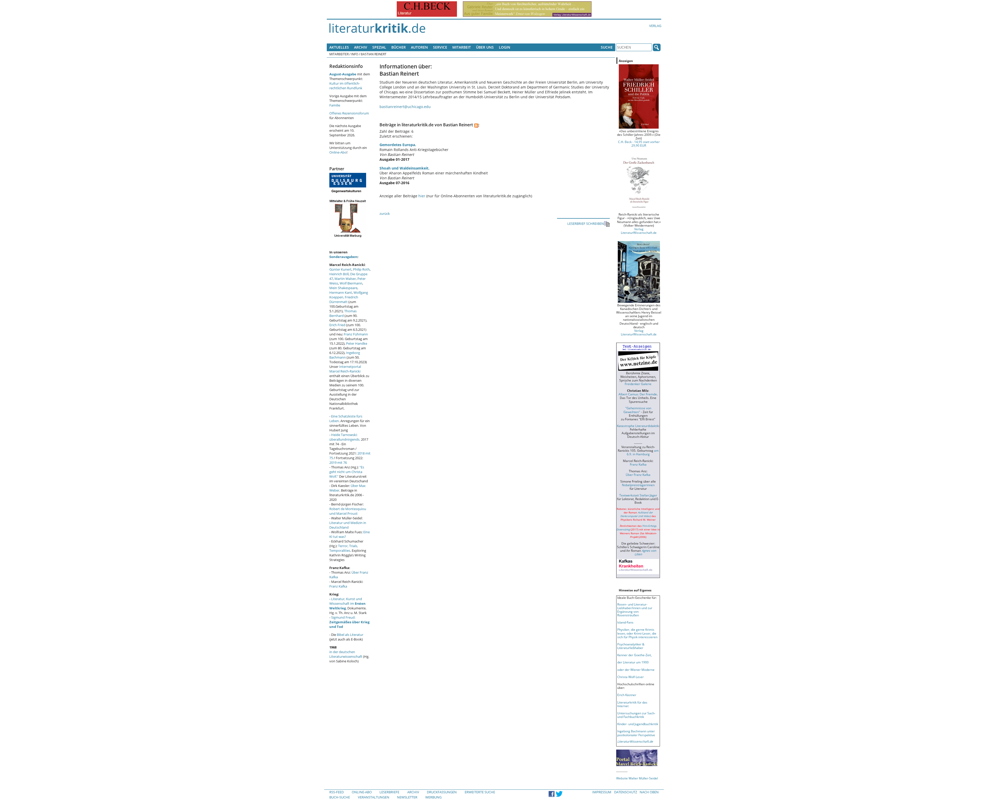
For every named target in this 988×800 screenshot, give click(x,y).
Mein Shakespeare (343, 288)
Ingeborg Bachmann (344, 355)
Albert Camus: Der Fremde (638, 394)
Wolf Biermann (351, 283)
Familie (334, 105)
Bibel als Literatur (350, 634)
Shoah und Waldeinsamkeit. (404, 168)
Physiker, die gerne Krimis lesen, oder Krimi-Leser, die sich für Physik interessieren (637, 633)
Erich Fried (337, 325)
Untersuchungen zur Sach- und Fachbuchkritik (636, 715)
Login (504, 47)
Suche (607, 47)
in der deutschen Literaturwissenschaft (345, 654)
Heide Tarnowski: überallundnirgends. (344, 437)
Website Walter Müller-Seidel (637, 778)
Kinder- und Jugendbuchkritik (637, 724)
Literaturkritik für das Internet (632, 704)
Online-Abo (338, 152)
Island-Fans (625, 622)
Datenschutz (625, 792)
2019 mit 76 (338, 462)
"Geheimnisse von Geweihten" (637, 410)
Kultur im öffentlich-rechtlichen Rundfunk (345, 85)
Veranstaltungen (373, 797)
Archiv (360, 47)
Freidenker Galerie (638, 384)
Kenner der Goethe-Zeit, (634, 655)
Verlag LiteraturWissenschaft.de (639, 231)
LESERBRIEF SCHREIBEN (585, 223)
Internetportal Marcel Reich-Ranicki (345, 369)
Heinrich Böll (339, 274)
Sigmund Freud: (349, 622)
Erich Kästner (626, 695)
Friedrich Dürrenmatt (343, 299)
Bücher (398, 47)
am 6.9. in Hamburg (643, 452)
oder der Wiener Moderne (636, 670)
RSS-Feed (336, 792)
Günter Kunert (340, 269)
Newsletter (407, 797)
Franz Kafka (338, 586)
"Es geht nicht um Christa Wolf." (346, 472)
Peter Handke (356, 343)
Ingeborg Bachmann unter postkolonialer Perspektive (636, 733)
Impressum (601, 792)
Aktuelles (339, 47)
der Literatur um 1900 (633, 662)
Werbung (433, 797)
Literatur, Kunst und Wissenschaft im (347, 603)
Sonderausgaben (343, 256)
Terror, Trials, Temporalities (343, 548)
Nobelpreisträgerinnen (638, 485)
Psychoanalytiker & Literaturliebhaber (631, 646)
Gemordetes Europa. (398, 144)
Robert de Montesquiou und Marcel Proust (347, 511)
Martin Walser (345, 278)
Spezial (379, 47)
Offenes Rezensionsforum (349, 113)
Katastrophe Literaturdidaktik (638, 426)
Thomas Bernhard (343, 313)
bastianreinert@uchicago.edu (405, 106)
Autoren (419, 47)
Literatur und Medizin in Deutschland (347, 525)
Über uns (485, 47)
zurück (385, 213)
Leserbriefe (389, 792)
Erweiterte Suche (480, 792)
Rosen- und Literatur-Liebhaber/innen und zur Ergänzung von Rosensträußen (634, 609)
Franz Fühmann (356, 334)
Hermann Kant (340, 292)
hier (421, 195)
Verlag (655, 25)
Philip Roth (361, 269)
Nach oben (649, 792)
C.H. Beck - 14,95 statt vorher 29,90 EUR (639, 143)
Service (440, 47)
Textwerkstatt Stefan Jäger (638, 495)
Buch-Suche (339, 797)
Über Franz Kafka (638, 475)
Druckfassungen (442, 792)
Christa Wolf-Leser (630, 677)
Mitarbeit (461, 47)
